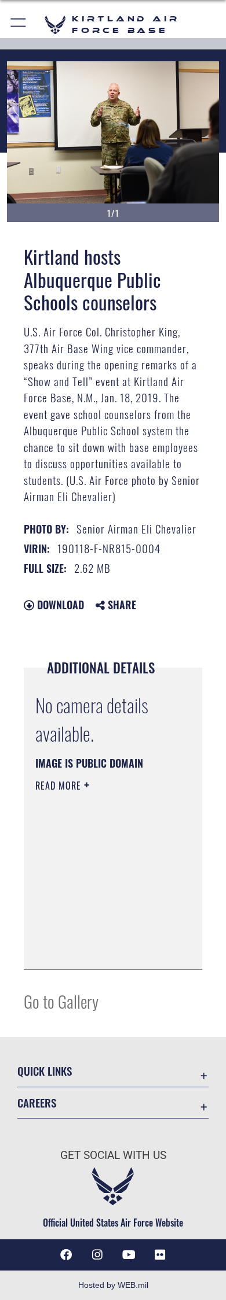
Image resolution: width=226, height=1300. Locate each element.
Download (59, 604)
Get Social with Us (113, 1155)
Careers (36, 1102)
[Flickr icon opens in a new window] (160, 1255)
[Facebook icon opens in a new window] (66, 1255)
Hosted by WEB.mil (113, 1285)
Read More (59, 785)
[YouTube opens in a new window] (128, 1255)
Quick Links (44, 1070)
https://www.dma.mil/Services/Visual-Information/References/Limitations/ (105, 948)
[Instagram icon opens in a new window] (97, 1255)
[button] (19, 24)
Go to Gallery (61, 1000)
